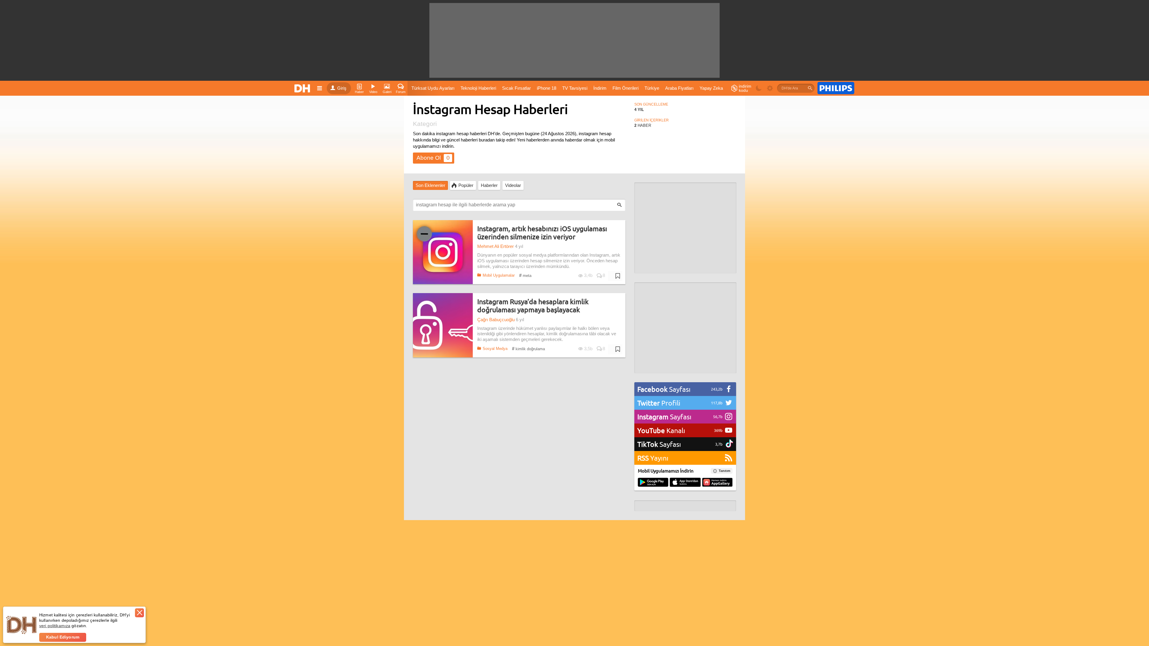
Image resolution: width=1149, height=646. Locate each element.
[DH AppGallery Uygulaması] (717, 483)
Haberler (489, 185)
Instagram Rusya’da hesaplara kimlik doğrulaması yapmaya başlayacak (533, 305)
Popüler (465, 185)
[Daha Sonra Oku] (615, 276)
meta (525, 275)
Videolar (513, 185)
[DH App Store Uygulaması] (685, 483)
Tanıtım (724, 471)
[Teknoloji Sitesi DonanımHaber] (303, 88)
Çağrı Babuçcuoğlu (496, 319)
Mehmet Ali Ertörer (495, 246)
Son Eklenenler (430, 185)
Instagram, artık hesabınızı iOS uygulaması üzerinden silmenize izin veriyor (542, 232)
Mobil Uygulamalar (499, 275)
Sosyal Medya (495, 348)
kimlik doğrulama (528, 348)
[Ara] (809, 88)
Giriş (341, 88)
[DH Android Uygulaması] (653, 483)
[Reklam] (835, 88)
